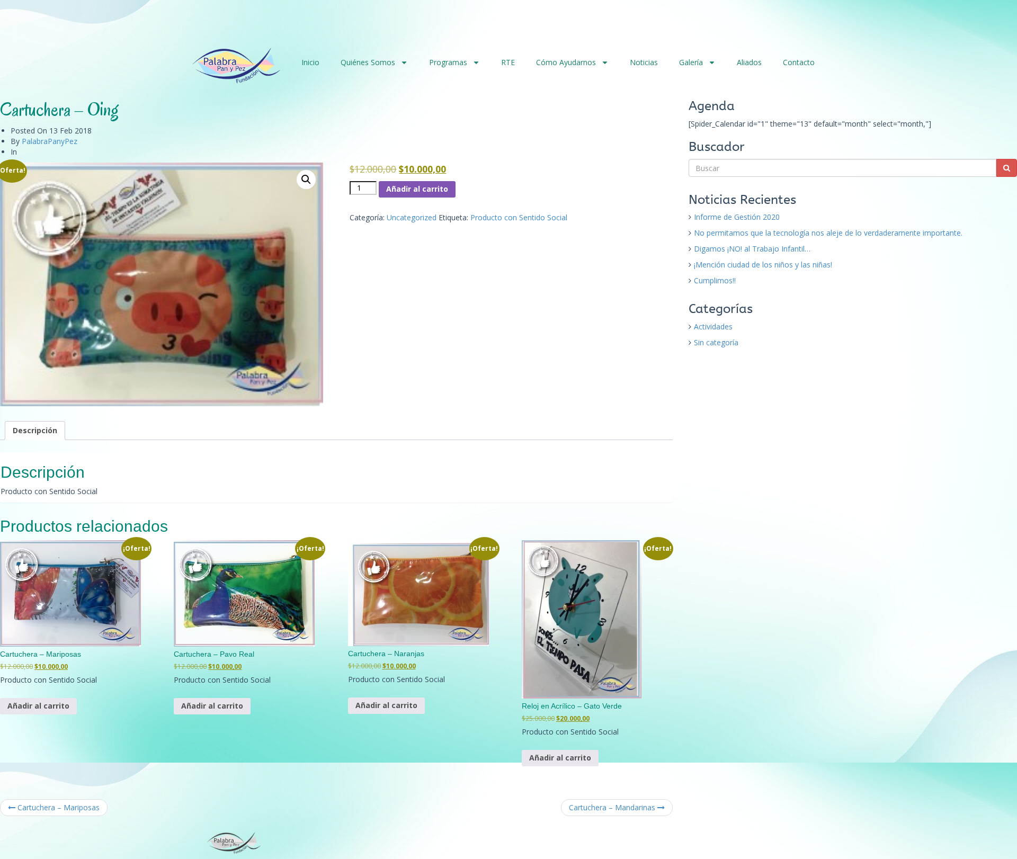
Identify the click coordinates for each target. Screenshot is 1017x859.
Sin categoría (716, 342)
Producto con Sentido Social (518, 217)
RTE (508, 62)
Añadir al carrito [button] (38, 706)
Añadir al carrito (417, 189)
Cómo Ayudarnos (566, 62)
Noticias (644, 62)
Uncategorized (411, 217)
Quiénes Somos (368, 62)
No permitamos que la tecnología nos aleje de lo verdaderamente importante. (828, 233)
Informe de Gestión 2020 (737, 217)
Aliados (749, 62)
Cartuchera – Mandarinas (613, 807)
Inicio (310, 62)
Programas (448, 62)
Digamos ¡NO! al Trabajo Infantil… (752, 249)
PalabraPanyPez (49, 141)
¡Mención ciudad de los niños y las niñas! (763, 265)
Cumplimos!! (715, 280)
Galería (691, 62)
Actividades (713, 326)
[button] (306, 179)
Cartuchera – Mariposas (57, 807)
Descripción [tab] (35, 430)
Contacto (799, 62)
